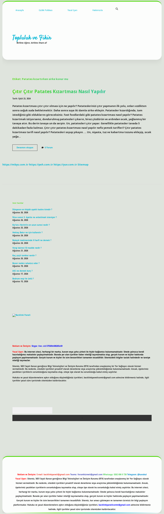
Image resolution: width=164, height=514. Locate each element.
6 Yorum (49, 147)
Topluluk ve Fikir (31, 38)
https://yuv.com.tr (65, 164)
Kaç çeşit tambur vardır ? (24, 255)
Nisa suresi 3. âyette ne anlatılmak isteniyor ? (34, 217)
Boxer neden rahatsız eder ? (26, 263)
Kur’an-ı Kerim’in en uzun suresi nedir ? (31, 225)
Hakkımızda (97, 10)
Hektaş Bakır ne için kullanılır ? (27, 232)
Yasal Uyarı (72, 10)
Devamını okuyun (27, 148)
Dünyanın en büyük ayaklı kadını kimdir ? (32, 209)
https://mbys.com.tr (15, 164)
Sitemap (83, 164)
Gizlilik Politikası (45, 10)
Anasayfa (20, 10)
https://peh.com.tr (41, 164)
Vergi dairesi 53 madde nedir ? (27, 248)
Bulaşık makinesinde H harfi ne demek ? (31, 240)
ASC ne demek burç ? (22, 271)
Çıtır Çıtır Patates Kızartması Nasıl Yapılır (59, 91)
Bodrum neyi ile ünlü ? (23, 278)
